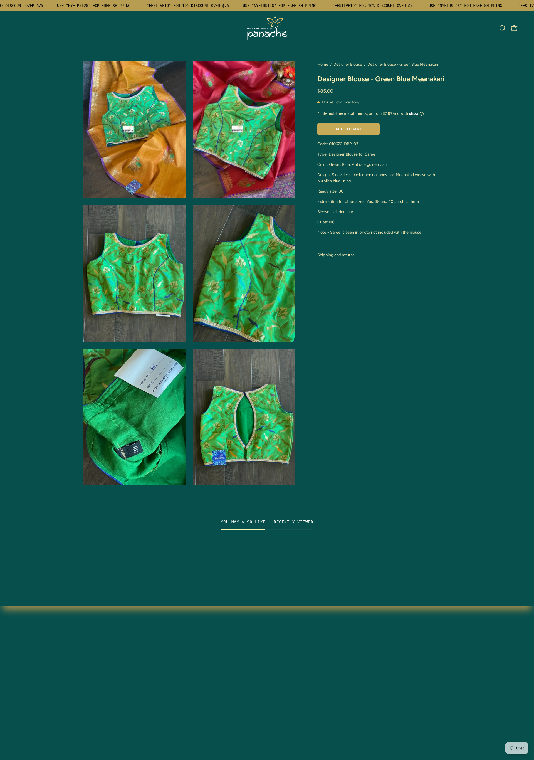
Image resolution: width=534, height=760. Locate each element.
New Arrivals (95, 667)
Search (166, 676)
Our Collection (173, 649)
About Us (92, 713)
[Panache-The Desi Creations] (267, 28)
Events (90, 704)
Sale (87, 685)
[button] (502, 28)
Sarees (90, 639)
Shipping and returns (336, 254)
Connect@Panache (102, 722)
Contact (167, 667)
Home (322, 64)
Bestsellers (94, 676)
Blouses (91, 649)
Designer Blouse (347, 64)
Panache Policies (175, 685)
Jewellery (93, 658)
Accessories (95, 694)
